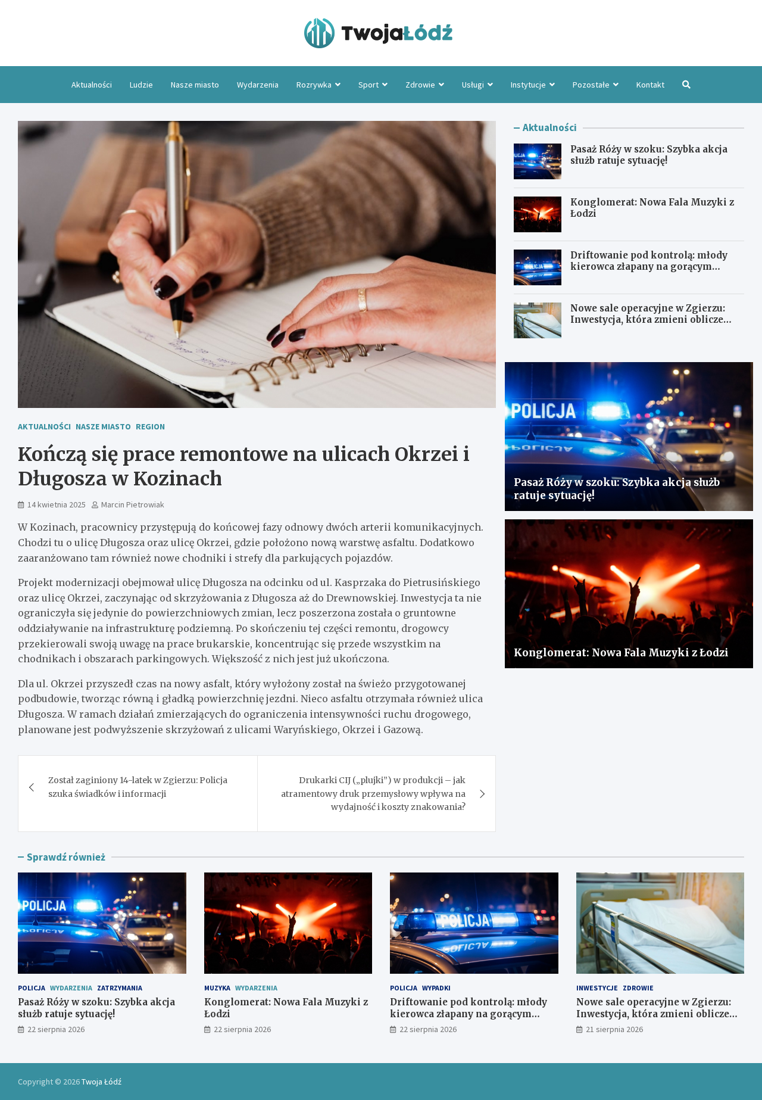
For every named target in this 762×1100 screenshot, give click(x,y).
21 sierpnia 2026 (614, 1029)
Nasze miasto (195, 84)
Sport (368, 84)
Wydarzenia (258, 84)
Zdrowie (420, 84)
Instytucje (528, 84)
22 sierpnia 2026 (56, 1029)
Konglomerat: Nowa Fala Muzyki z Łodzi (621, 652)
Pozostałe (591, 84)
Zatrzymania (119, 987)
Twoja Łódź (101, 1081)
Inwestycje (597, 987)
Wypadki (436, 987)
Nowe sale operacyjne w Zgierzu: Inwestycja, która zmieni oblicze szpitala (647, 320)
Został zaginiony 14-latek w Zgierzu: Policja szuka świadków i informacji (137, 787)
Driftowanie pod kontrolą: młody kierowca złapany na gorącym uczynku (648, 267)
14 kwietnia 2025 (56, 504)
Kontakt (650, 84)
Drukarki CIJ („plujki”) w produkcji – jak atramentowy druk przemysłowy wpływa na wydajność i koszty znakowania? (373, 793)
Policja (31, 987)
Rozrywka (314, 84)
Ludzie (141, 84)
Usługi (473, 84)
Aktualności (91, 84)
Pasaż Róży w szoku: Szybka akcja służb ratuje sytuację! (648, 155)
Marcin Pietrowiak (132, 504)
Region (150, 426)
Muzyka (217, 987)
